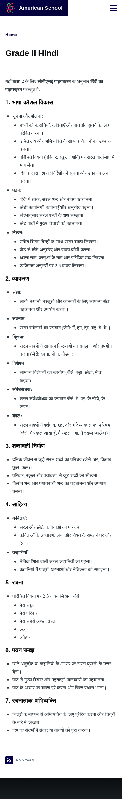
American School (40, 8)
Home (11, 34)
